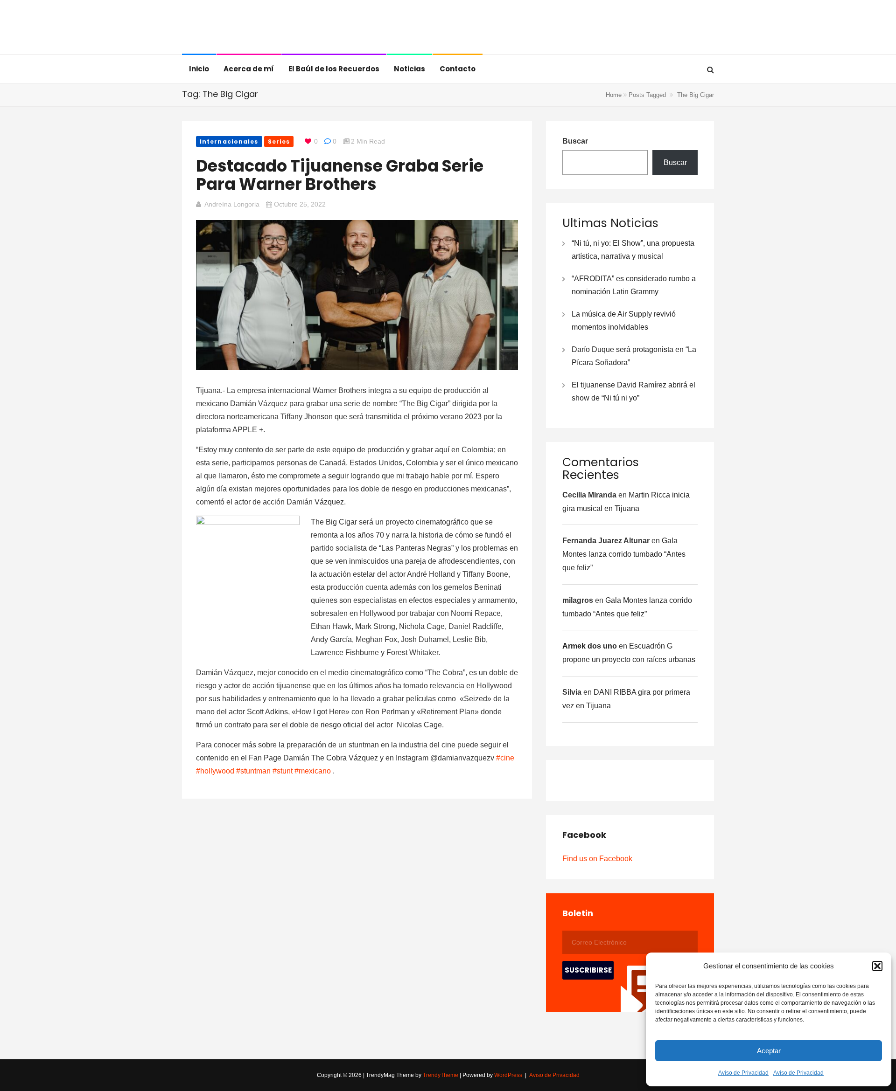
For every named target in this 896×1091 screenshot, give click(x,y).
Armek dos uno (589, 646)
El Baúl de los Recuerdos (333, 69)
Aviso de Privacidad (743, 1073)
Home (614, 94)
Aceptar (769, 1051)
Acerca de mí (249, 69)
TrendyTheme (440, 1075)
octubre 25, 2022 (300, 204)
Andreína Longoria (231, 204)
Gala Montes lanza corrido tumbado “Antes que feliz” (624, 554)
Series (279, 141)
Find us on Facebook (597, 859)
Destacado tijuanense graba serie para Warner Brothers (339, 174)
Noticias (409, 69)
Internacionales (229, 141)
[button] (877, 966)
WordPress (508, 1075)
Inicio (199, 69)
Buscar (575, 141)
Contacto (458, 69)
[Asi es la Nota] (229, 28)
